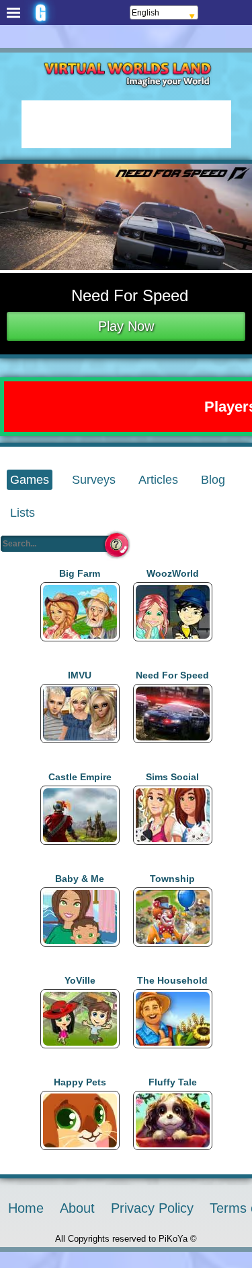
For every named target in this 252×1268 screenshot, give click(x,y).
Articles (158, 479)
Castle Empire (80, 776)
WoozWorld (172, 573)
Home (26, 1208)
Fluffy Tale (173, 1082)
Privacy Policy (152, 1208)
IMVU (79, 675)
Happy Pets (80, 1082)
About (77, 1208)
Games (29, 479)
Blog (213, 479)
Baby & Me (79, 878)
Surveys (94, 479)
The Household (172, 980)
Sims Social (172, 776)
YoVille (80, 980)
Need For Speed (172, 675)
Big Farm (79, 573)
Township (172, 878)
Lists (22, 512)
